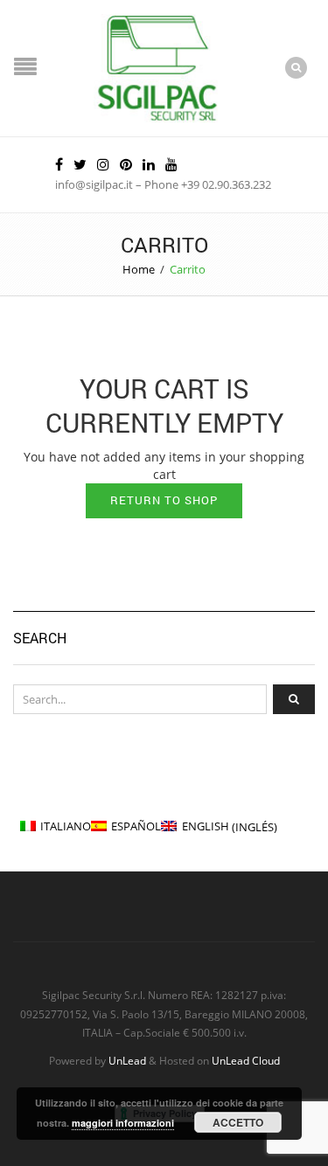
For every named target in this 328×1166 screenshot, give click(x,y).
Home (138, 269)
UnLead (127, 1060)
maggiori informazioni (123, 1122)
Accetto (238, 1122)
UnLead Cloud (246, 1060)
